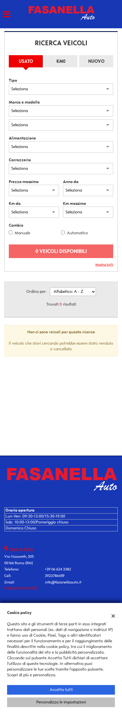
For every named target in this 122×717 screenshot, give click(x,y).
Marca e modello (24, 102)
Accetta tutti (61, 689)
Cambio (16, 225)
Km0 (61, 61)
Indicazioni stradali (20, 588)
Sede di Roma (22, 549)
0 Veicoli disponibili (61, 251)
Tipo (13, 80)
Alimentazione (22, 138)
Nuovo (96, 61)
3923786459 (54, 575)
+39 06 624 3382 (58, 569)
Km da (15, 203)
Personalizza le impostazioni (61, 702)
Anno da (71, 181)
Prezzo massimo (24, 181)
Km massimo (74, 203)
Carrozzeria (20, 160)
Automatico (77, 233)
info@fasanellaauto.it (63, 582)
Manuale (22, 233)
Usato (26, 61)
